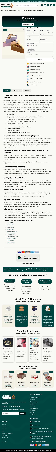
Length (28, 30)
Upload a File (29, 48)
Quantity (42, 34)
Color (28, 34)
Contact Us (40, 10)
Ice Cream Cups (34, 382)
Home (2, 10)
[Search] (37, 5)
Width (34, 30)
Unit (48, 30)
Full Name (29, 39)
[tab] (7, 90)
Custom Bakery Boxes (27, 20)
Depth (41, 30)
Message (28, 52)
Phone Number (30, 43)
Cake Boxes (21, 382)
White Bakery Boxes (8, 383)
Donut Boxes (47, 382)
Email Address (43, 39)
